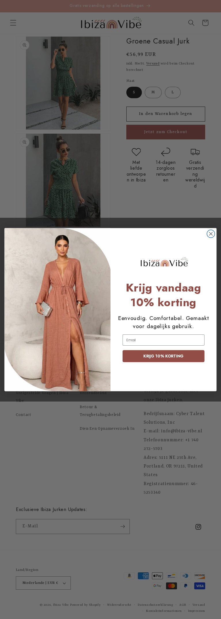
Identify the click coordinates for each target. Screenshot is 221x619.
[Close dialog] (211, 234)
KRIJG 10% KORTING (163, 356)
